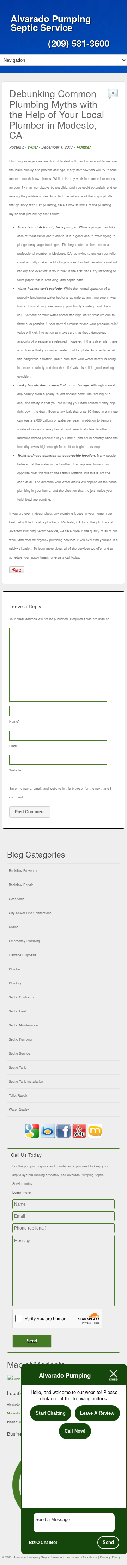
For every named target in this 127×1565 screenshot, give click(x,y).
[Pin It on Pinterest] (16, 569)
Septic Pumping (20, 1039)
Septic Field (17, 1011)
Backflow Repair (21, 884)
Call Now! (75, 1431)
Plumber (84, 147)
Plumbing (15, 983)
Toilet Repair (18, 1095)
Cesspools (16, 898)
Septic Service (19, 1053)
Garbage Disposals (23, 955)
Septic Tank (17, 1067)
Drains (13, 927)
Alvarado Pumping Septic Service (51, 23)
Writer (33, 147)
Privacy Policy (110, 1557)
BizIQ (34, 1542)
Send (108, 1542)
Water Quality (19, 1109)
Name (14, 721)
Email (14, 746)
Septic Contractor (22, 997)
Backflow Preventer (23, 870)
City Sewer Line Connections (30, 913)
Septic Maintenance (23, 1025)
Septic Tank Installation (26, 1081)
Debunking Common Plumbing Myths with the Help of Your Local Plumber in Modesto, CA (56, 114)
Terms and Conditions (81, 1557)
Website (15, 770)
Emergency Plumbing (24, 941)
